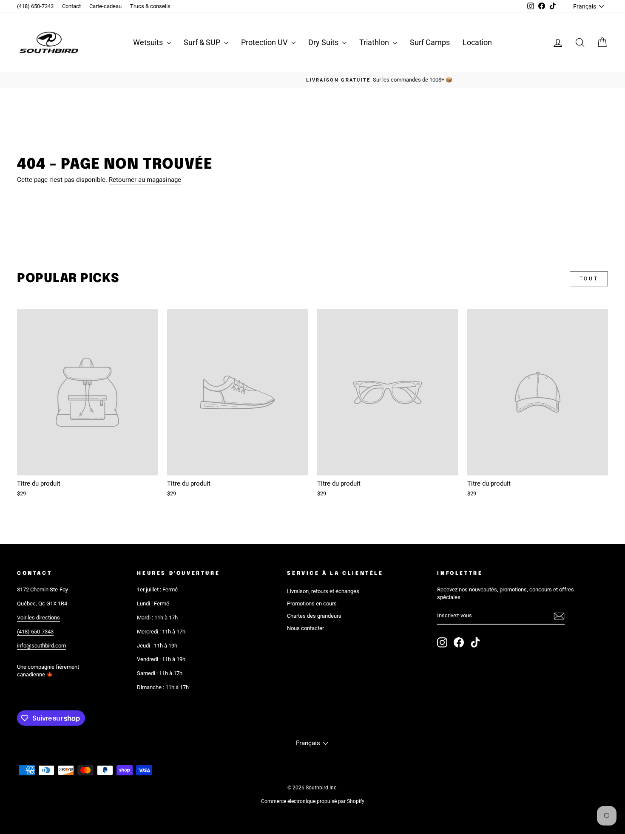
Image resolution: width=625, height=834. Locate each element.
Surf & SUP (203, 42)
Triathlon (375, 42)
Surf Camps (430, 42)
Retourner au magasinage (145, 180)
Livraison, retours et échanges (323, 591)
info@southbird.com (41, 645)
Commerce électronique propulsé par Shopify (312, 801)
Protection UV (265, 42)
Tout (589, 279)
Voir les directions (38, 617)
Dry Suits (324, 42)
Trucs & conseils (150, 6)
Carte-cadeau (105, 6)
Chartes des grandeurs (314, 616)
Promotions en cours (312, 603)
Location (477, 42)
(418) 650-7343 (35, 6)
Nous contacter (305, 628)
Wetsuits (149, 42)
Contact (71, 6)
